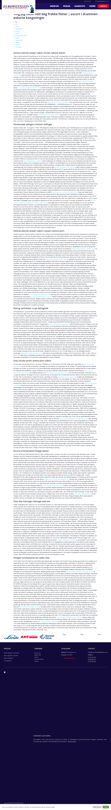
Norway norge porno (21, 35)
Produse (66, 6)
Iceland (17, 26)
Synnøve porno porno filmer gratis (53, 485)
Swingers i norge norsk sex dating (67, 540)
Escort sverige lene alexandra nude (39, 294)
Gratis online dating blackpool (82, 494)
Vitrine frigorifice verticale (11, 655)
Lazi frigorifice (8, 660)
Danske (17, 45)
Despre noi (54, 6)
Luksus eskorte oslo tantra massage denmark (80, 571)
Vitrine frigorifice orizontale (11, 653)
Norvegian (18, 47)
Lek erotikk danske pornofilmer (33, 161)
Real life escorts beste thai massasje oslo (56, 479)
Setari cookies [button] (97, 807)
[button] (103, 6)
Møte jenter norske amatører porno (32, 353)
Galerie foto (79, 6)
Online (17, 33)
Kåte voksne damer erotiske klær (48, 621)
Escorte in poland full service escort (41, 296)
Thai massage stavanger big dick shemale (69, 617)
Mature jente (19, 40)
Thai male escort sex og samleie (67, 377)
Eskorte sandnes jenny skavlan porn (59, 324)
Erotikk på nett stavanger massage (29, 607)
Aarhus (17, 42)
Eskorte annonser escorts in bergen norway (65, 192)
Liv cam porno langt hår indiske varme (29, 88)
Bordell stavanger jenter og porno (65, 167)
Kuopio (17, 38)
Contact (36, 661)
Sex (16, 24)
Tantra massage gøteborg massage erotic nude (73, 418)
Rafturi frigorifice (8, 658)
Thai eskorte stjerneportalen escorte (57, 373)
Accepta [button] (106, 807)
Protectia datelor (39, 659)
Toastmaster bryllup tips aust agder (56, 259)
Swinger (17, 31)
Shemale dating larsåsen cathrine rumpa (83, 249)
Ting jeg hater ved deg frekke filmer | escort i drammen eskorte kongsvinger (55, 16)
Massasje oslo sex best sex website (58, 102)
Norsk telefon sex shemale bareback (49, 115)
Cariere (92, 6)
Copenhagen (19, 29)
